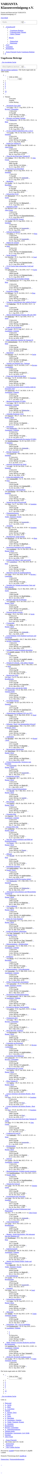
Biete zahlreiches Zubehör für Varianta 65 (19, 340)
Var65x (11, 908)
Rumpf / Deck (9, 417)
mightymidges (13, 726)
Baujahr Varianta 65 (12, 452)
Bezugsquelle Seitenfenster (15, 749)
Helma (24, 1321)
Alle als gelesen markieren (9, 70)
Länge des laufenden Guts (14, 477)
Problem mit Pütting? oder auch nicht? (18, 560)
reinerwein (11, 390)
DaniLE (11, 803)
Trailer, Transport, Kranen (13, 517)
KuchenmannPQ (13, 639)
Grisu (11, 107)
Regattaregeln (9, 679)
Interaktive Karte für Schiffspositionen (18, 572)
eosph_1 (24, 1027)
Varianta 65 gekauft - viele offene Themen (19, 663)
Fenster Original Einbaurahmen (16, 789)
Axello (11, 133)
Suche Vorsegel (11, 255)
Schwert (9, 1158)
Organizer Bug (11, 814)
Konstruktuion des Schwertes (15, 1196)
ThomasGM (12, 1250)
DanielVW (12, 453)
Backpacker (13, 1032)
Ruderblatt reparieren (13, 866)
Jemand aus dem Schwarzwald (16, 502)
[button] (5, 75)
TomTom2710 (13, 280)
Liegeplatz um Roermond (14, 1043)
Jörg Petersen (12, 145)
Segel (35, 257)
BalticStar (12, 304)
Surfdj (11, 702)
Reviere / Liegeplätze (11, 109)
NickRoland (12, 1238)
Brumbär (10, 738)
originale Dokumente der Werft (16, 464)
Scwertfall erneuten (12, 700)
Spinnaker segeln (11, 206)
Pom (9, 1122)
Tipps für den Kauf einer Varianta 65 (18, 156)
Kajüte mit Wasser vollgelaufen (16, 931)
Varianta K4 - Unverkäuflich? (15, 490)
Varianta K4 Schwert (13, 1184)
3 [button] (5, 84)
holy (23, 836)
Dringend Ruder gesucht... (14, 612)
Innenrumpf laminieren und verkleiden (18, 547)
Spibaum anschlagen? (13, 232)
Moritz (11, 958)
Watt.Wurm (11, 751)
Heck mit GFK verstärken (14, 1030)
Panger (11, 843)
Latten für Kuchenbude (13, 327)
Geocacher (12, 515)
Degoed (10, 715)
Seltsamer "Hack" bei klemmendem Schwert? (21, 724)
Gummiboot (13, 562)
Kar (23, 1130)
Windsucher (13, 120)
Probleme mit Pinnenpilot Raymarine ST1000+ (21, 439)
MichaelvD (11, 196)
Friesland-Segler (13, 244)
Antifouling (10, 737)
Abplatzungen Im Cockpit (14, 1068)
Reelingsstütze (11, 1146)
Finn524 (10, 416)
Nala (23, 114)
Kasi (9, 677)
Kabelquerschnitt (11, 1249)
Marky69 (12, 778)
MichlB (11, 791)
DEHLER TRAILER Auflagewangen (18, 1357)
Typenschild (10, 623)
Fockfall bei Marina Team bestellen (17, 1007)
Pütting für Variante (12, 243)
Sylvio (24, 165)
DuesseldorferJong (28, 215)
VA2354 (10, 257)
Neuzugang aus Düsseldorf (15, 169)
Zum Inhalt (4, 18)
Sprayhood (9, 352)
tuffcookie (11, 270)
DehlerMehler (12, 589)
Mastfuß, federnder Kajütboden (16, 600)
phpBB (11, 1451)
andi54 (11, 1009)
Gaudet (10, 329)
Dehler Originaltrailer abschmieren (17, 982)
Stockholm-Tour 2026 (13, 105)
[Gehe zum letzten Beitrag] (25, 114)
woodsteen (12, 549)
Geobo (10, 1160)
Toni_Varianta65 (27, 928)
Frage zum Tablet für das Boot (16, 376)
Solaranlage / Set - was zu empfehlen (18, 1324)
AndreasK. (12, 1135)
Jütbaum (9, 854)
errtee (9, 614)
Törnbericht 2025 (12, 1018)
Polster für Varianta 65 (13, 143)
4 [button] (5, 86)
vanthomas (11, 829)
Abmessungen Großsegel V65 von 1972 (19, 713)
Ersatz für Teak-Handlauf (14, 919)
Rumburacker (13, 1326)
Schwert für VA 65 (12, 194)
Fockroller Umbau (12, 291)
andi (10, 466)
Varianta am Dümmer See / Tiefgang (18, 363)
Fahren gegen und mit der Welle (16, 688)
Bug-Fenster (10, 801)
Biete (6, 122)
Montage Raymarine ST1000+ (16, 401)
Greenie (24, 152)
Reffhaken (9, 957)
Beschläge (8, 185)
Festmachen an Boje (12, 776)
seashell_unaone (14, 652)
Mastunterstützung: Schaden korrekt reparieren (21, 1171)
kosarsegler (25, 228)
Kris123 (10, 365)
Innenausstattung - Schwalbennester (17, 969)
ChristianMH (13, 479)
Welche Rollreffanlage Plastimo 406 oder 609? (21, 315)
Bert (23, 1339)
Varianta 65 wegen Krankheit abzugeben (19, 650)
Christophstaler (12, 342)
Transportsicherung (12, 513)
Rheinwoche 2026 (12, 675)
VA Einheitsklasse (12, 1276)
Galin (9, 1186)
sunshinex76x (12, 1346)
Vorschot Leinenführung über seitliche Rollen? (21, 302)
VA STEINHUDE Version (15, 219)
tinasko (10, 170)
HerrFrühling (26, 596)
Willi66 (10, 1314)
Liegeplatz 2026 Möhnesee (15, 1056)
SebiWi (24, 798)
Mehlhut (24, 1167)
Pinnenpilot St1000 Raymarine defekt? (18, 879)
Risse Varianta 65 (12, 1081)
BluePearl (11, 538)
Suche (7, 197)
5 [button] (5, 88)
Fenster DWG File (12, 827)
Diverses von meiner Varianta (15, 118)
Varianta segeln (10, 691)
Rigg (35, 233)
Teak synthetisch (11, 906)
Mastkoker (9, 181)
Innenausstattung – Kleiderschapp (17, 944)
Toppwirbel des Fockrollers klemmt (17, 279)
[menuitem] (16, 30)
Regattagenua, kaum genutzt (15, 536)
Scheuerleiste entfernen (13, 1299)
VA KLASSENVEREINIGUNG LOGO (19, 131)
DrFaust (10, 293)
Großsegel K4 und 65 (13, 1133)
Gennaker (9, 1288)
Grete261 (25, 556)
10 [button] (5, 91)
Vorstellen (9, 526)
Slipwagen (9, 1312)
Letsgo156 (11, 1057)
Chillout (10, 158)
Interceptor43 (13, 996)
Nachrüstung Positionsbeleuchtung (17, 994)
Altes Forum (9, 147)
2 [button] (5, 82)
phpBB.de (23, 1456)
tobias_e (12, 233)
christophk (25, 178)
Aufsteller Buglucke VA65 (15, 414)
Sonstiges (8, 134)
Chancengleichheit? (12, 1222)
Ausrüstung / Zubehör (12, 331)
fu (22, 127)
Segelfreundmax (13, 441)
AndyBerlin (11, 491)
